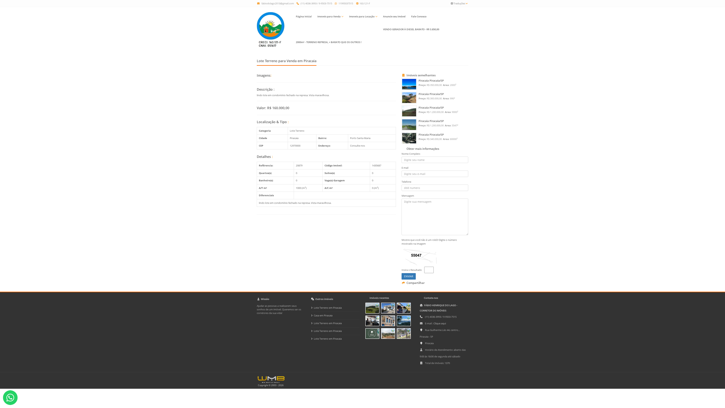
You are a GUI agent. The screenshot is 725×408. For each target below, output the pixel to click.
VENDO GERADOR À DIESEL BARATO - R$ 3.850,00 (411, 29)
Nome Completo (411, 153)
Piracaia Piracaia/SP (431, 80)
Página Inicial (304, 16)
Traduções (459, 3)
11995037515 (345, 3)
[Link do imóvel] (373, 309)
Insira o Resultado (412, 270)
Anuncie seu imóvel (394, 16)
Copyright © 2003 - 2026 (270, 385)
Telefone (406, 181)
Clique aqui (439, 323)
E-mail (405, 167)
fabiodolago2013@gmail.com (277, 3)
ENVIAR (408, 276)
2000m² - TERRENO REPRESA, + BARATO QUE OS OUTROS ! (329, 42)
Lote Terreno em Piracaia (328, 307)
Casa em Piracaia (323, 315)
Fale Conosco (419, 16)
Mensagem (408, 195)
